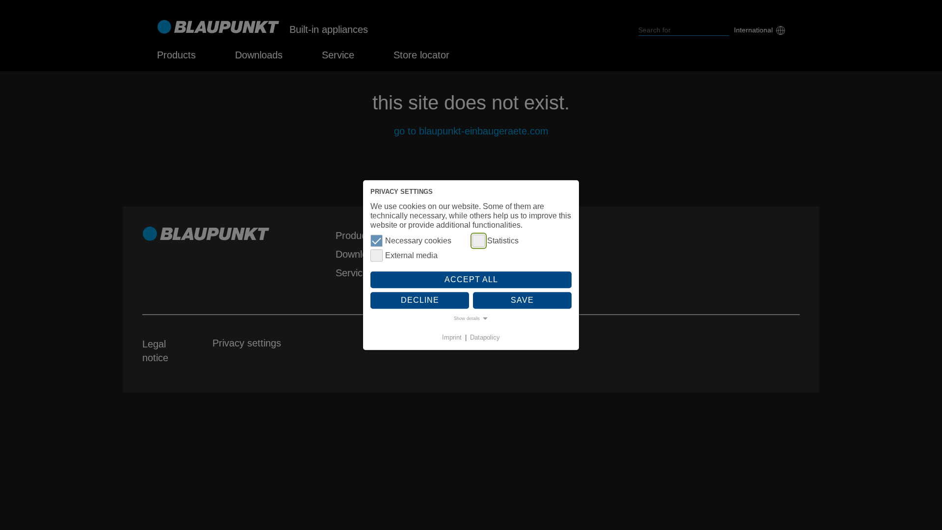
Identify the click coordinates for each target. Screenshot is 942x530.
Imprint (452, 338)
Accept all (471, 280)
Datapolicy (485, 338)
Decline (420, 300)
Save (522, 300)
